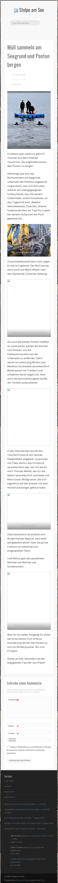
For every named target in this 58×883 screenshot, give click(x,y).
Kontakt (7, 786)
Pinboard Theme (22, 880)
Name (13, 726)
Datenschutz (10, 797)
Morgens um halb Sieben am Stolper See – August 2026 (28, 823)
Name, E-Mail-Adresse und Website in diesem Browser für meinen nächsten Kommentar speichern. (29, 750)
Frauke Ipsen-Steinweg (20, 859)
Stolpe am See (31, 9)
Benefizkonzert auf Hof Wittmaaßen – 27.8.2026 (25, 804)
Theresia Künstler (19, 74)
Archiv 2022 (16, 84)
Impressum (9, 791)
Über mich (9, 781)
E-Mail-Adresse (13, 736)
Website (12, 740)
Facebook (28, 30)
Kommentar (13, 700)
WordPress (39, 880)
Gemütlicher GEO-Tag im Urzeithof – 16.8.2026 (24, 828)
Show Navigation (46, 26)
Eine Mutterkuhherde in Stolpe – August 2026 (24, 818)
